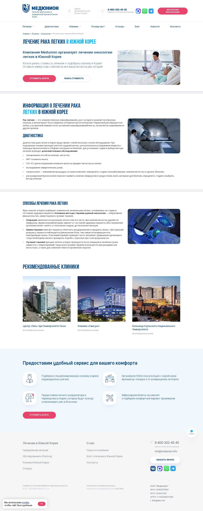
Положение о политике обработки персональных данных (45, 485)
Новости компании (98, 450)
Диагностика (52, 26)
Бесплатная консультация (173, 11)
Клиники (73, 26)
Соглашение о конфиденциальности (101, 485)
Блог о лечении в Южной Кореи (104, 456)
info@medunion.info (166, 451)
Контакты (175, 26)
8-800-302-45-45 (117, 9)
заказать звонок (165, 460)
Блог (137, 26)
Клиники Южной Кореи (36, 462)
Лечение (26, 26)
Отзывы (119, 26)
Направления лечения (35, 450)
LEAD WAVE (119, 489)
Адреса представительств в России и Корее (82, 10)
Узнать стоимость (74, 79)
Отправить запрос (39, 79)
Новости (155, 26)
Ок (42, 504)
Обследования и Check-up (37, 456)
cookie (25, 502)
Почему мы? (98, 26)
